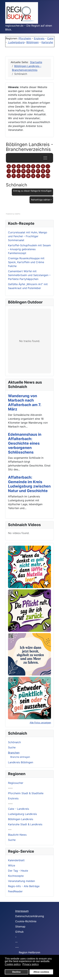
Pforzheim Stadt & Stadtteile (25, 793)
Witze (11, 865)
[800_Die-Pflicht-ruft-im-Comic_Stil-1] (29, 610)
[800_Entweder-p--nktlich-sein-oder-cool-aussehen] (29, 698)
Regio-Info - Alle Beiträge (23, 886)
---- (10, 788)
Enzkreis (39, 38)
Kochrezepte (16, 875)
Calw (50, 38)
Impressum (22, 911)
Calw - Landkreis (18, 808)
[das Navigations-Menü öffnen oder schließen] (45, 157)
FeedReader (15, 891)
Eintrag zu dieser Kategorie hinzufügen (32, 191)
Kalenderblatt (16, 860)
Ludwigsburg (16, 42)
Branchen (14, 752)
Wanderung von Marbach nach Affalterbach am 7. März (24, 403)
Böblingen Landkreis (20, 819)
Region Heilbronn (29, 952)
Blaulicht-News (17, 834)
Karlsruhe (47, 42)
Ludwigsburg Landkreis (22, 814)
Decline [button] (16, 972)
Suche (12, 747)
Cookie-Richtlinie (25, 921)
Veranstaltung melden (21, 881)
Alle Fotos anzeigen (40, 722)
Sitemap (20, 926)
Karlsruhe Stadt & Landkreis (25, 824)
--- (9, 829)
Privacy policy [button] (30, 964)
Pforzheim (25, 38)
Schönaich (14, 742)
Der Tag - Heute (18, 870)
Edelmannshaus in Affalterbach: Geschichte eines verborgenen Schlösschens (24, 443)
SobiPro (17, 214)
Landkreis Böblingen (20, 762)
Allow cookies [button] (41, 972)
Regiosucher (15, 782)
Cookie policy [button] (13, 964)
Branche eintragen (20, 756)
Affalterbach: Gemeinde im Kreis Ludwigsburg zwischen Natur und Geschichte (29, 484)
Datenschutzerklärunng (29, 916)
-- (16, 942)
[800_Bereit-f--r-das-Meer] (29, 654)
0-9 (48, 176)
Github (19, 931)
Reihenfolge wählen (40, 200)
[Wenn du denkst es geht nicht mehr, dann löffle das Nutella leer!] (29, 567)
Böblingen (32, 42)
